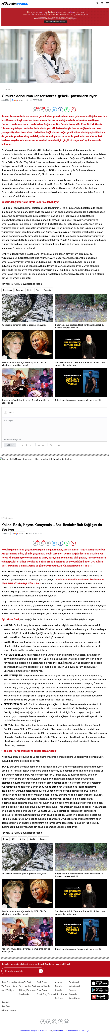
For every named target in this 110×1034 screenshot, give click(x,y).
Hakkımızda (25, 1030)
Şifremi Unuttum (9, 1010)
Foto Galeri (74, 982)
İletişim (34, 1030)
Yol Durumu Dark (9, 986)
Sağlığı (33, 839)
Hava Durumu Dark (10, 982)
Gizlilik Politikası (44, 1030)
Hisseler (59, 990)
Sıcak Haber (74, 998)
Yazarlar (72, 990)
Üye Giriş (5, 1002)
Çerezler (55, 1030)
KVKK (62, 1030)
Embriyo (19, 290)
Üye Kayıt (5, 1006)
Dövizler (59, 986)
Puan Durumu (43, 990)
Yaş (37, 290)
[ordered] (39, 444)
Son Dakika (24, 994)
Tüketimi (43, 839)
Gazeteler (73, 994)
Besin (5, 839)
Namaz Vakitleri (44, 986)
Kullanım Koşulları (73, 1030)
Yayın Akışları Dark (27, 986)
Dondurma (7, 290)
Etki (13, 839)
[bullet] (43, 444)
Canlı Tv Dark (25, 982)
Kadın (29, 290)
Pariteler (59, 998)
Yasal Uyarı (85, 1030)
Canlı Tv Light (7, 990)
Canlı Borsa (42, 982)
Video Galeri (74, 986)
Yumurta (47, 290)
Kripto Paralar (61, 994)
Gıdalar (23, 839)
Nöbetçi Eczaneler (27, 990)
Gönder (10, 444)
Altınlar (58, 982)
